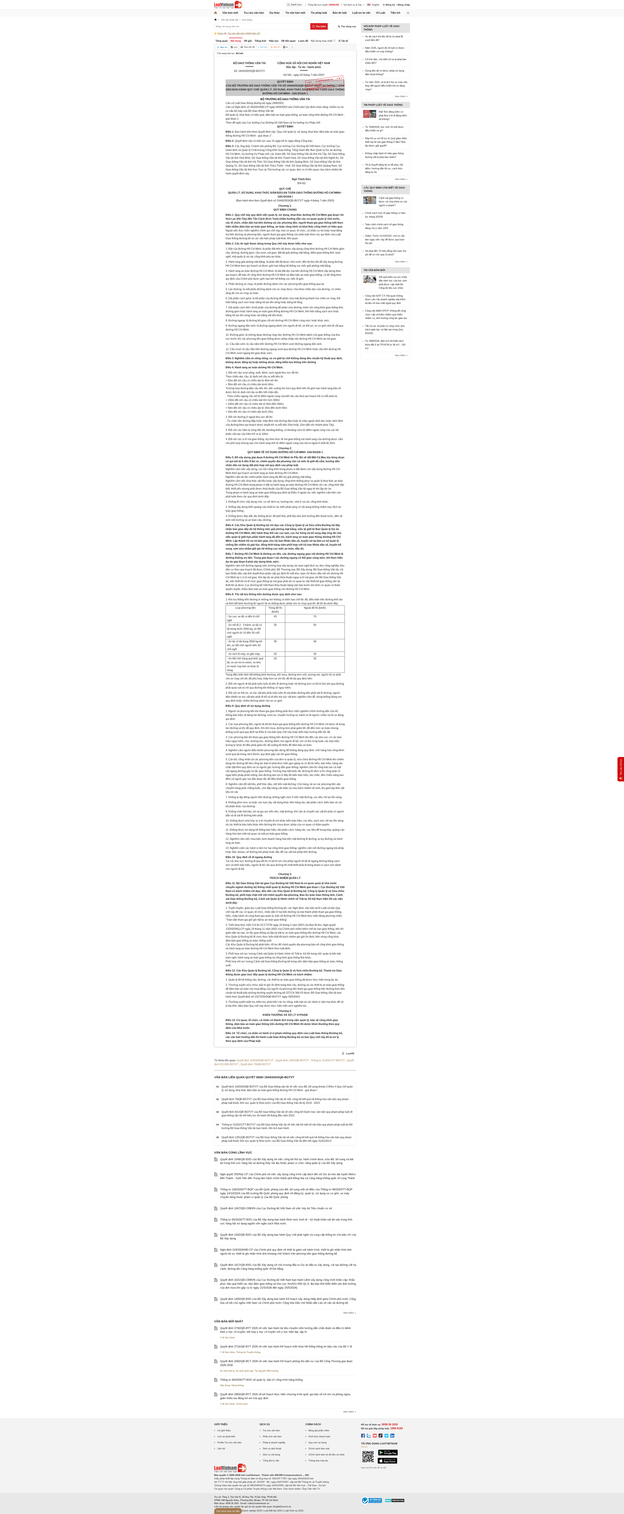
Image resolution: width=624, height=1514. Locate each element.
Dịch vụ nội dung (271, 1454)
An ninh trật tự (227, 1370)
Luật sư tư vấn (361, 12)
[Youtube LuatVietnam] (375, 1436)
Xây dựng (225, 1385)
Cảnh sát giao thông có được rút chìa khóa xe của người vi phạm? (393, 202)
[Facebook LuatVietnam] (363, 1436)
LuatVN (349, 1053)
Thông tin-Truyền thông (248, 1352)
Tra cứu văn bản (254, 12)
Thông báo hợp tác (318, 1460)
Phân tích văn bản (272, 1436)
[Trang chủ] (215, 13)
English (375, 4)
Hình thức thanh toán (319, 1436)
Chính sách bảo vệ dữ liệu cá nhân (326, 1454)
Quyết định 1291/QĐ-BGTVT (292, 1060)
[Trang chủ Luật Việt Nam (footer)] (230, 1471)
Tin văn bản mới (295, 12)
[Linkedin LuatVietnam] (392, 1436)
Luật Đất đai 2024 (273, 1510)
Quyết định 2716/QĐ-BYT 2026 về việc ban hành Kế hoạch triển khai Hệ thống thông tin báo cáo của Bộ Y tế (286, 1346)
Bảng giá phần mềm (318, 1430)
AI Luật (380, 12)
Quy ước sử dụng (317, 1442)
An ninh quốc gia (244, 1370)
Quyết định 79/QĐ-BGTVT (255, 1064)
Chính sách (242, 1404)
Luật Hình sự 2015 (293, 1510)
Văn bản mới (230, 12)
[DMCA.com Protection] (394, 1501)
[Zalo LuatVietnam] (369, 1436)
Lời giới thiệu (224, 1430)
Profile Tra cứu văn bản (229, 1442)
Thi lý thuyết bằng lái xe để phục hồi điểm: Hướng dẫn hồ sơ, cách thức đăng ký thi (384, 168)
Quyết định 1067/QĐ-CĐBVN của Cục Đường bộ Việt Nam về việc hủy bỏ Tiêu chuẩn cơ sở (276, 1208)
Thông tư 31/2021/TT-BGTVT (328, 1060)
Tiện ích (395, 12)
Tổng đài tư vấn (271, 1460)
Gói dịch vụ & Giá (353, 4)
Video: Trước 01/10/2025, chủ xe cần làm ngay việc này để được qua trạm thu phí (385, 239)
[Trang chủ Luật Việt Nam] (228, 5)
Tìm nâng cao (348, 26)
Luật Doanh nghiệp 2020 (249, 1510)
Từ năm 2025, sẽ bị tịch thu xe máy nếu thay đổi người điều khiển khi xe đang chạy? (386, 86)
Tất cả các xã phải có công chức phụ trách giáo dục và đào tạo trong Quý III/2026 (385, 329)
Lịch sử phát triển (226, 1436)
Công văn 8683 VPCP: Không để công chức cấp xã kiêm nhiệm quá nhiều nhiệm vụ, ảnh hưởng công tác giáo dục (386, 314)
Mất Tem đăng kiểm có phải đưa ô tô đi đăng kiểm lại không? (393, 115)
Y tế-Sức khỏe (227, 1337)
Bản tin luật (340, 12)
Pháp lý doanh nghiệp (274, 1442)
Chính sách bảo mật (318, 1448)
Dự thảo (275, 12)
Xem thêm (348, 1312)
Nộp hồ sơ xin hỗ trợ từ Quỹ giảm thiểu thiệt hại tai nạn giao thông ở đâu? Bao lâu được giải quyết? (386, 142)
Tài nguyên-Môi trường (266, 1370)
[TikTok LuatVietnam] (381, 1436)
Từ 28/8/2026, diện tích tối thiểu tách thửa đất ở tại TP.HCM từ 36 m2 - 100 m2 (385, 344)
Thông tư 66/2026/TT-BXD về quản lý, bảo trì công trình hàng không (261, 1379)
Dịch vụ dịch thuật (272, 1448)
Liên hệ (221, 1448)
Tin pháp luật (319, 12)
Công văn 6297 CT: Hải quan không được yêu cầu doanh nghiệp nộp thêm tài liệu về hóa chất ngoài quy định (385, 299)
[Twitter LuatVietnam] (386, 1436)
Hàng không (237, 1385)
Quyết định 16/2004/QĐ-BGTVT (255, 1060)
